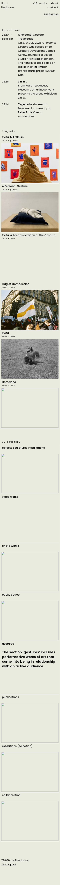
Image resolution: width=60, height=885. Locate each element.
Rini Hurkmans (8, 5)
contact (53, 7)
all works (40, 3)
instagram (51, 14)
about (54, 3)
